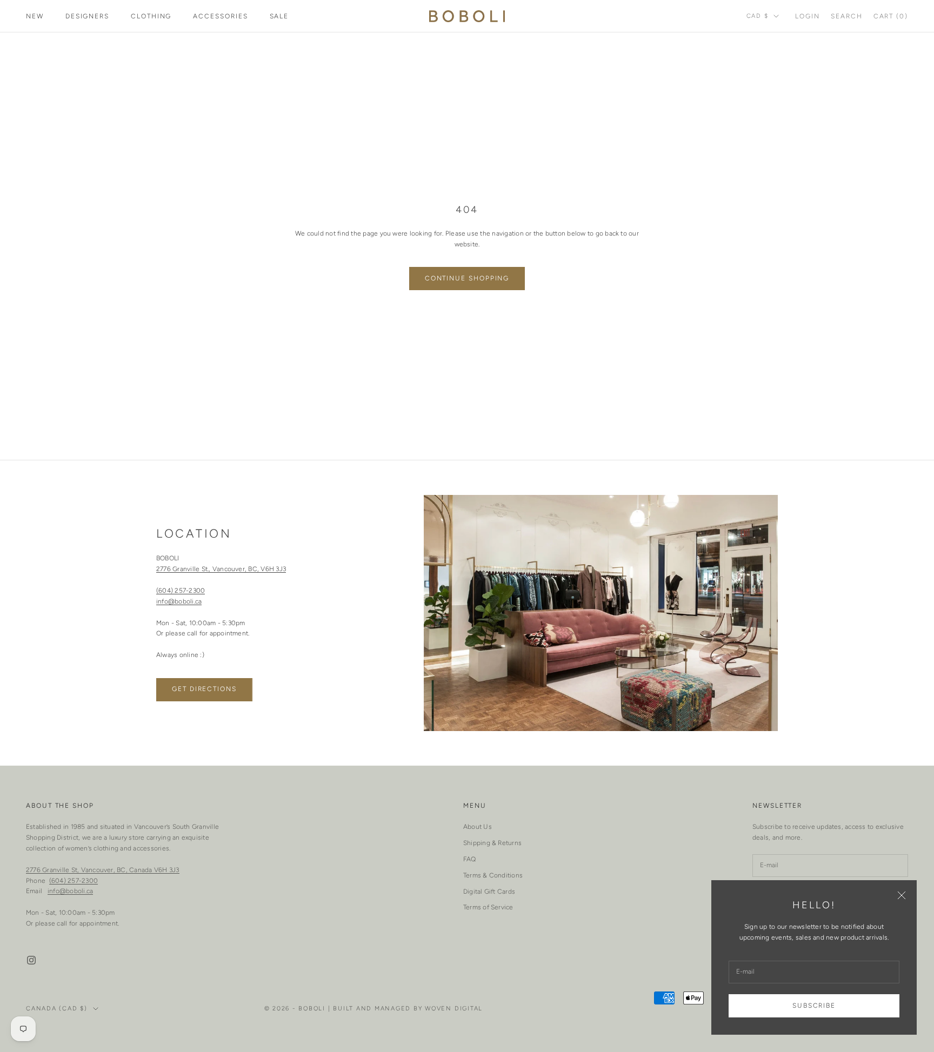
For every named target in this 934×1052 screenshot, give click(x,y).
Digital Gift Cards (489, 891)
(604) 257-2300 (180, 590)
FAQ (469, 859)
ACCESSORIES (220, 16)
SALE (279, 16)
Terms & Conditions (493, 875)
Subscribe (814, 1005)
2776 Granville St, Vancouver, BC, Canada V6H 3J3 (102, 870)
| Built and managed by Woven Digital (405, 1008)
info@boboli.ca (179, 601)
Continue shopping (467, 278)
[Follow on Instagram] (31, 960)
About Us (477, 826)
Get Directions (204, 689)
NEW (35, 16)
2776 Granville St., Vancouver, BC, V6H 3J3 (221, 569)
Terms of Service (488, 907)
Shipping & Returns (492, 843)
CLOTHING (151, 16)
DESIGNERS (87, 16)
